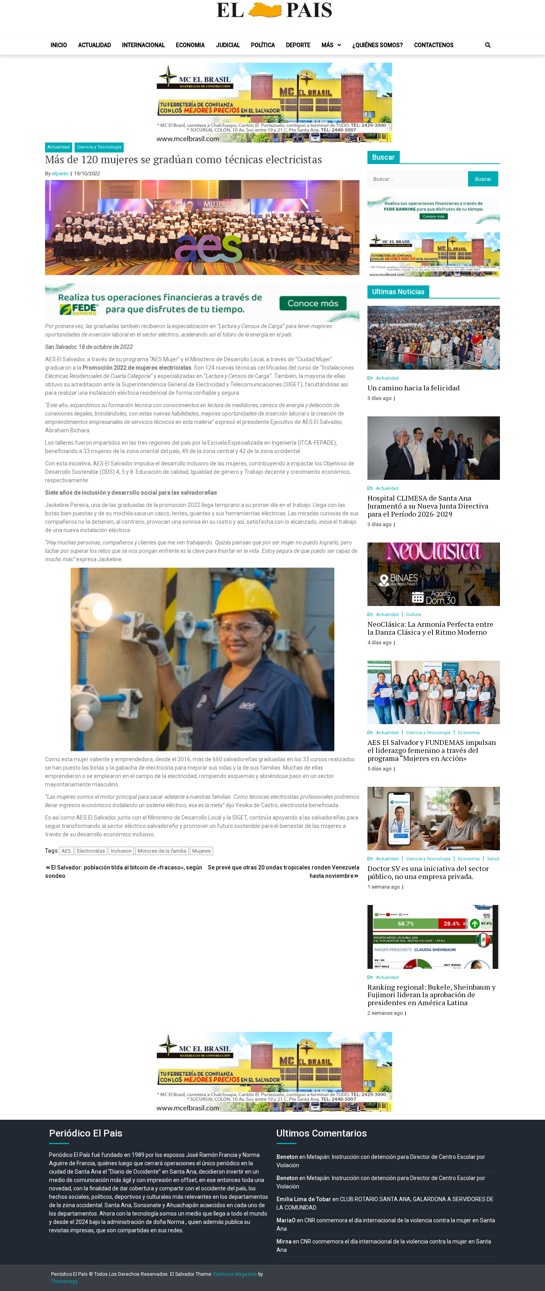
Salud (493, 858)
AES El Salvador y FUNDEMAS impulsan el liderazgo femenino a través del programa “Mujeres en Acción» (431, 750)
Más (328, 45)
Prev (163, 102)
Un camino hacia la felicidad (413, 387)
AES (66, 851)
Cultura (413, 614)
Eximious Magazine (235, 1274)
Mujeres (201, 851)
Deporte (298, 45)
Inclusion (121, 851)
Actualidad (94, 45)
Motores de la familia (162, 851)
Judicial (228, 45)
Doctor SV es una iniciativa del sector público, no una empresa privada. (428, 872)
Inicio (59, 45)
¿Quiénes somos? (377, 45)
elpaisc (60, 173)
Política (263, 45)
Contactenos (434, 45)
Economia (190, 45)
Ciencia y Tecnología (99, 147)
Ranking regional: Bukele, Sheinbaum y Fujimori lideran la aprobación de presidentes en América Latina (431, 995)
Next (381, 102)
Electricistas (91, 851)
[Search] (488, 45)
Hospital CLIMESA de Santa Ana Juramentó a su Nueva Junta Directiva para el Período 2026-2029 (427, 506)
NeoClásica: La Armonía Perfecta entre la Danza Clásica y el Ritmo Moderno (430, 628)
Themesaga (64, 1281)
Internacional (143, 45)
